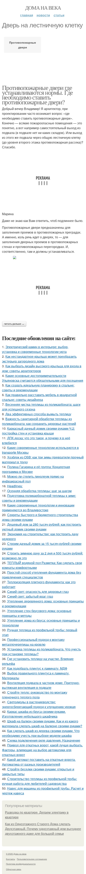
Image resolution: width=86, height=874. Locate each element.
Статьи (59, 15)
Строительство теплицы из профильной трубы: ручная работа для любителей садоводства (39, 781)
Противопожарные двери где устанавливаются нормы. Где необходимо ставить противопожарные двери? (37, 94)
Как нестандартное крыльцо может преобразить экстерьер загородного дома (39, 359)
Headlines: (15, 486)
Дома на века (43, 7)
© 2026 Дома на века (16, 853)
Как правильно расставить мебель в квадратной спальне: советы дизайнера (39, 397)
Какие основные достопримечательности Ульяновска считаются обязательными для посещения (42, 378)
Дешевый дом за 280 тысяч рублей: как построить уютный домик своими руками (41, 526)
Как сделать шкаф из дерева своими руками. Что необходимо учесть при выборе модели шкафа (41, 733)
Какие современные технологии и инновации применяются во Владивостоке (38, 507)
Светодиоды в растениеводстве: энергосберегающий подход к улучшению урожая (39, 704)
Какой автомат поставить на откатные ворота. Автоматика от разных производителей (39, 762)
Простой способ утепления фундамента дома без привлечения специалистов (41, 574)
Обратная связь (13, 869)
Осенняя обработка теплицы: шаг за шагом (39, 490)
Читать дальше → (14, 324)
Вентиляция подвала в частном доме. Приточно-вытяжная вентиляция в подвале (41, 685)
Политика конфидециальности (21, 863)
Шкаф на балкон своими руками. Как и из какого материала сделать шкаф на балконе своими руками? (42, 723)
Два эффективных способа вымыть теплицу (38, 414)
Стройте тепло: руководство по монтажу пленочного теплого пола (34, 694)
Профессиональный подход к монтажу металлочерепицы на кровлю (33, 642)
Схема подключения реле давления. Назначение (43, 740)
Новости (43, 15)
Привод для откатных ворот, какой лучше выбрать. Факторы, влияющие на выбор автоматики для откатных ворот (42, 750)
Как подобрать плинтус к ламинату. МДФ (37, 668)
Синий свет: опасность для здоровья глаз (38, 591)
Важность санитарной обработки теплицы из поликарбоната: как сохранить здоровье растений (39, 421)
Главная (26, 15)
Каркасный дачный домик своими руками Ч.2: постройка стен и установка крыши (38, 431)
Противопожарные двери (22, 44)
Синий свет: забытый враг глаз (30, 596)
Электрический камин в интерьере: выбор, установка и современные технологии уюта (35, 349)
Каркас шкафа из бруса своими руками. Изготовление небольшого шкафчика (34, 714)
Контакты (10, 859)
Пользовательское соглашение (32, 859)
